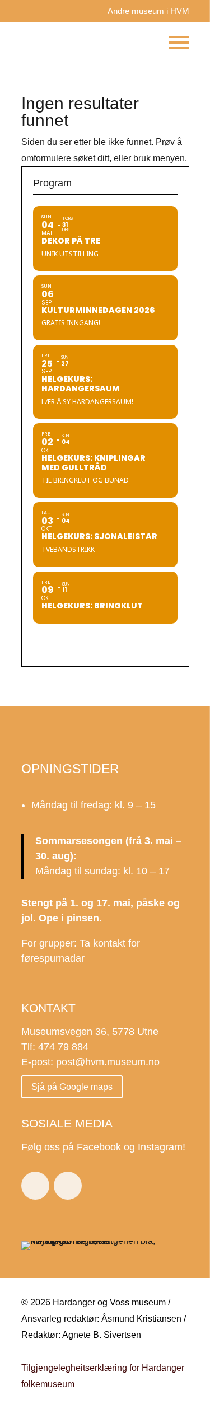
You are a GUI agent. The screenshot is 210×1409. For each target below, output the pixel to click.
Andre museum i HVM (148, 11)
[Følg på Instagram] (68, 1186)
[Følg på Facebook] (35, 1186)
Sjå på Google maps (72, 1087)
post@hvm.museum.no (108, 1062)
